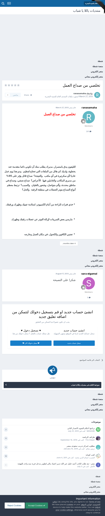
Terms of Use (94, 502)
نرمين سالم (90, 449)
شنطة (100, 61)
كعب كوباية (90, 455)
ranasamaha (79, 93)
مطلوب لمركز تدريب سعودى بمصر (81, 446)
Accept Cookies (35, 505)
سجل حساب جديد (74, 343)
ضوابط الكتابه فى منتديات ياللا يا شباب (85, 385)
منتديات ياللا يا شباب (86, 11)
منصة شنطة (98, 66)
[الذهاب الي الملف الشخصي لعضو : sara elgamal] (89, 283)
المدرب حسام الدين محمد (85, 457)
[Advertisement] (52, 35)
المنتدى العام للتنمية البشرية (56, 96)
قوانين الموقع (86, 504)
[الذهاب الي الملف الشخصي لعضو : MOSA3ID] (98, 429)
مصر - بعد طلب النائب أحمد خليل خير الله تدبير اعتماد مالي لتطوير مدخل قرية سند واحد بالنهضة (56, 464)
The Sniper (90, 440)
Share (27, 95)
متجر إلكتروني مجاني (94, 76)
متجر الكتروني (97, 71)
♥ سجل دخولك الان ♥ (30, 343)
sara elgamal (89, 273)
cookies (69, 504)
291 (88, 131)
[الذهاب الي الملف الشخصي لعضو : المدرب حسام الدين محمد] (98, 456)
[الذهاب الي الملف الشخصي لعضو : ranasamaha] (97, 95)
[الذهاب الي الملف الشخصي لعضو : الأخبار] (98, 465)
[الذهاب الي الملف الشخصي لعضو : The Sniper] (98, 438)
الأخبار (92, 466)
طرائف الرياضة (88, 437)
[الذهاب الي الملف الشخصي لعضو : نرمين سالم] (98, 447)
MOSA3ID (91, 431)
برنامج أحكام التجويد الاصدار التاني (81, 428)
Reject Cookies (15, 505)
